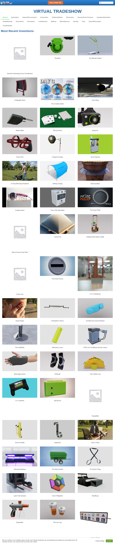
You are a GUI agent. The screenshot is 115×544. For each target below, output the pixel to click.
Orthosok (57, 374)
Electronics (70, 17)
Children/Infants (57, 17)
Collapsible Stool (19, 100)
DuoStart (57, 58)
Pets (83, 21)
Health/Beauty (7, 21)
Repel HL (95, 130)
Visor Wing (95, 100)
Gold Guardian (95, 183)
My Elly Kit (57, 400)
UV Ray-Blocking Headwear (20, 183)
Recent (5, 17)
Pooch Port (19, 157)
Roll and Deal (57, 130)
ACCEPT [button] (109, 541)
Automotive (44, 17)
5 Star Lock (19, 294)
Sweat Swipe (20, 321)
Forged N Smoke (57, 157)
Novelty (75, 21)
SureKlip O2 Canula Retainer (95, 321)
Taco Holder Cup (95, 374)
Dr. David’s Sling (95, 469)
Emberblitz (19, 522)
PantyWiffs (95, 416)
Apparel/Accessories (29, 17)
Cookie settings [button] (99, 541)
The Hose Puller (95, 210)
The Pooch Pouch (57, 279)
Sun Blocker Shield (95, 58)
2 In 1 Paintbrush (95, 294)
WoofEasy (95, 496)
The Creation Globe (57, 104)
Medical (53, 21)
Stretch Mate (20, 130)
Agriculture (15, 17)
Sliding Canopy (57, 183)
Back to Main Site (55, 2)
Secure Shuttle (20, 442)
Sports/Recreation (95, 21)
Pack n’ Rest (95, 442)
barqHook (57, 442)
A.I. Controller (19, 400)
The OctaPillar (19, 347)
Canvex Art (57, 237)
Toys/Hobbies (7, 25)
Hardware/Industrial (103, 17)
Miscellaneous (65, 21)
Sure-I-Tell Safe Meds (57, 210)
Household (19, 21)
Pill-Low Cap (57, 522)
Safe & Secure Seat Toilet (20, 252)
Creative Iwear (19, 210)
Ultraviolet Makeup (20, 469)
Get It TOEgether (57, 496)
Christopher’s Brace (57, 321)
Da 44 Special (95, 157)
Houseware (31, 21)
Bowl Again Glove (20, 374)
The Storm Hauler (57, 469)
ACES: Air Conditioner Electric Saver (95, 347)
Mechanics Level (57, 347)
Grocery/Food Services (85, 17)
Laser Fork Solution (20, 496)
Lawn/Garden (42, 21)
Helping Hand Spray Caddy (95, 237)
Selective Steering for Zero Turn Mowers (20, 73)
